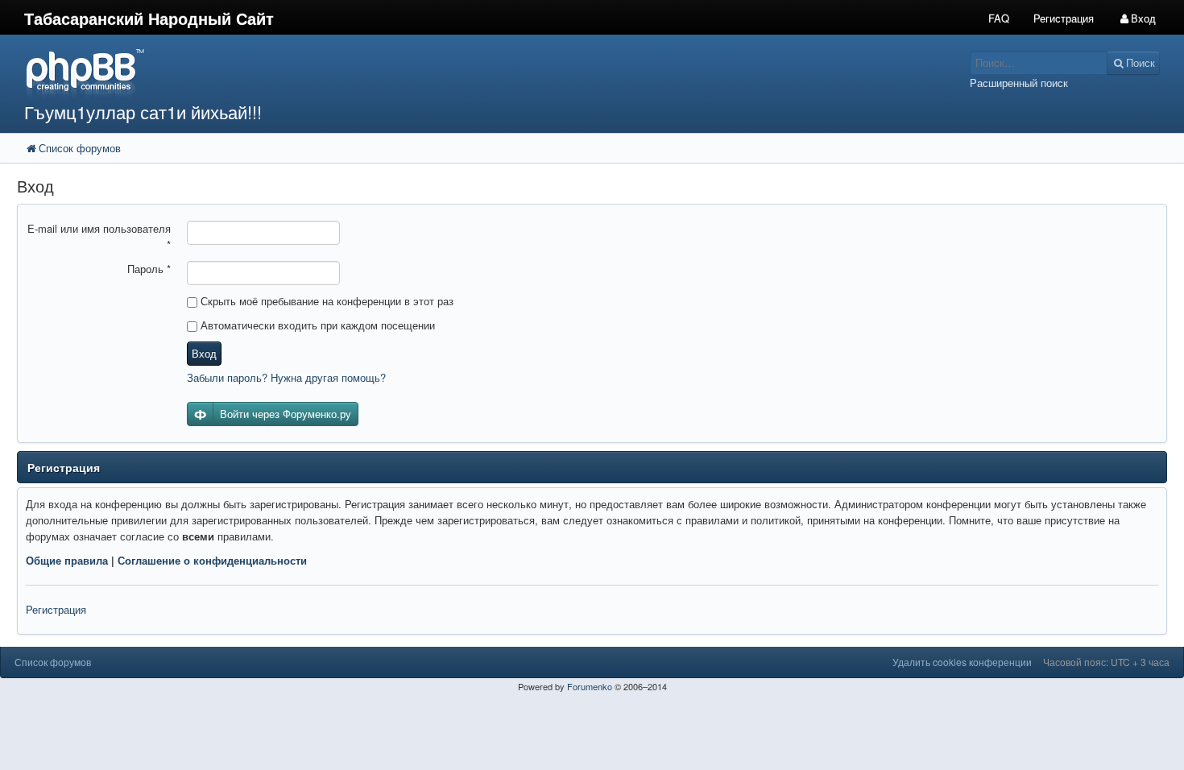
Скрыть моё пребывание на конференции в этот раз (325, 300)
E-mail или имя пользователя (99, 236)
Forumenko (589, 686)
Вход (204, 353)
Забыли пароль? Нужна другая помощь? (286, 377)
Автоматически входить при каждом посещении (316, 325)
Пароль (149, 268)
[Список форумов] (443, 73)
